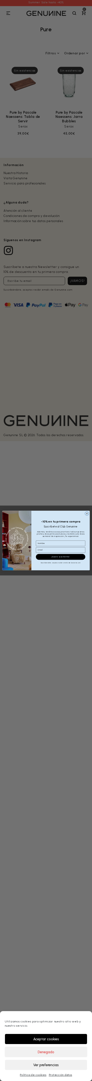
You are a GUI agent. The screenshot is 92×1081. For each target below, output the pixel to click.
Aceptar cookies (46, 1039)
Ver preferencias (46, 1065)
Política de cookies (33, 1075)
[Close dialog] (87, 514)
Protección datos (60, 1075)
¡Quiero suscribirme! (60, 557)
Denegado (46, 1052)
